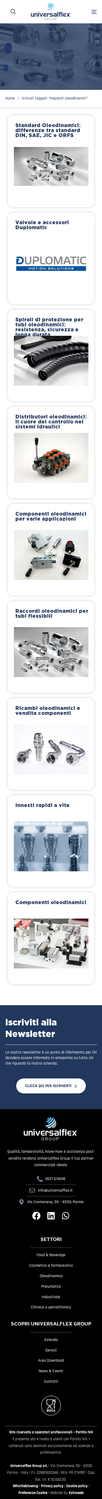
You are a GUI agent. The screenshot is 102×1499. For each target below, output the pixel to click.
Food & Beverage (51, 1255)
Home (10, 98)
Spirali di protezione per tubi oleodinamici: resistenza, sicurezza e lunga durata (49, 327)
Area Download (51, 1360)
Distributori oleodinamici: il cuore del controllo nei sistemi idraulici (51, 421)
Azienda (51, 1340)
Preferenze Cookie (32, 1492)
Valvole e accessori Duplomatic (42, 224)
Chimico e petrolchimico (51, 1307)
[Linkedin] (51, 1216)
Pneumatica (51, 1286)
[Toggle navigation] (87, 11)
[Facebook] (36, 1216)
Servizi (51, 1350)
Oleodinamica (51, 1276)
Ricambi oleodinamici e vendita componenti (47, 710)
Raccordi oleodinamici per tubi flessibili (51, 613)
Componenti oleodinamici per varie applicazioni (51, 516)
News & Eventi (51, 1371)
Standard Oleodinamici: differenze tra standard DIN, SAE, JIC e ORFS (48, 130)
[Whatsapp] (65, 1216)
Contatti (51, 1381)
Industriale (51, 1297)
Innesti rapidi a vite (42, 805)
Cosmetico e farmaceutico (51, 1265)
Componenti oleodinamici (51, 902)
